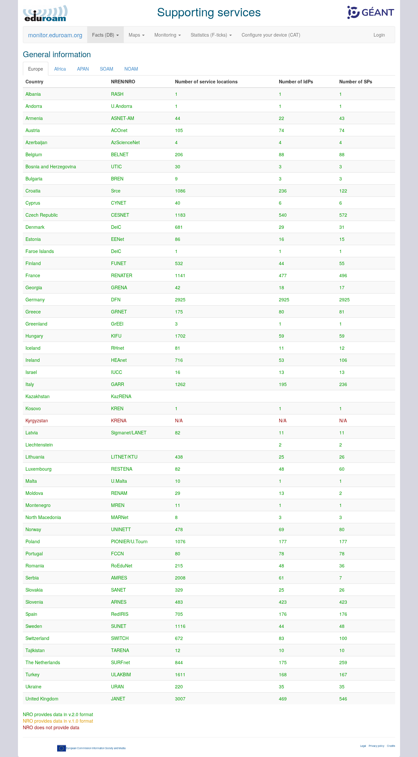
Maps (135, 34)
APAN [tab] (83, 68)
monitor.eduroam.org (55, 34)
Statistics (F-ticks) (210, 34)
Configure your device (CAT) (271, 34)
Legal (363, 746)
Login (379, 34)
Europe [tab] (35, 68)
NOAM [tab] (131, 68)
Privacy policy (376, 746)
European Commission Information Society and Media (95, 748)
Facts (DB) (104, 34)
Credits (391, 746)
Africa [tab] (60, 68)
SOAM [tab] (106, 68)
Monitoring (166, 34)
